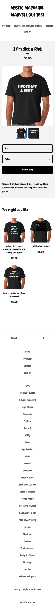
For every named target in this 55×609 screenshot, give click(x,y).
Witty (27, 435)
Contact (49, 25)
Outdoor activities (27, 505)
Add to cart (27, 169)
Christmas (27, 534)
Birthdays (27, 562)
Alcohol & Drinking (27, 519)
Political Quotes (27, 392)
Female (27, 463)
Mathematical (27, 477)
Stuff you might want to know (28, 25)
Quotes (27, 569)
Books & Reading (27, 491)
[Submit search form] (43, 338)
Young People (28, 498)
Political (27, 421)
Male (27, 456)
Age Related (27, 449)
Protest (27, 428)
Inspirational (27, 407)
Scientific (27, 470)
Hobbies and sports (27, 576)
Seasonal (27, 541)
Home (27, 351)
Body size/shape (27, 555)
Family (27, 527)
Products (6, 25)
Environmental (27, 548)
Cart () (27, 31)
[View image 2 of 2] (33, 133)
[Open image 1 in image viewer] (27, 96)
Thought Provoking (27, 399)
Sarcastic (27, 414)
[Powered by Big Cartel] (27, 602)
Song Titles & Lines (27, 484)
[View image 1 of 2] (21, 133)
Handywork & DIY (27, 512)
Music (27, 442)
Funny (27, 385)
